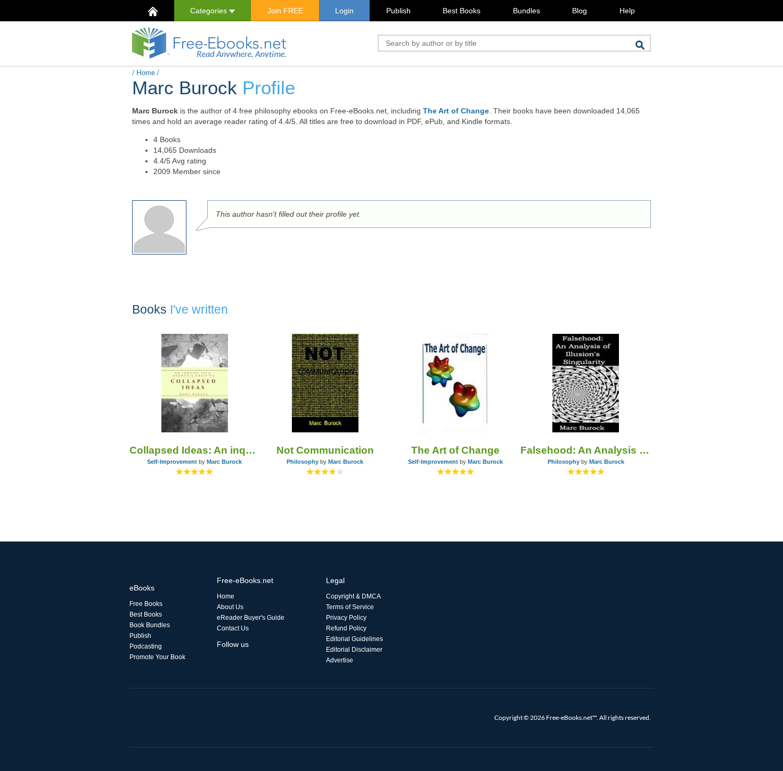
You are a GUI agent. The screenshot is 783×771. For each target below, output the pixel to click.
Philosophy (303, 461)
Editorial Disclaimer (354, 649)
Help (627, 10)
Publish (398, 10)
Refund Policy (346, 628)
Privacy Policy (346, 617)
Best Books (461, 10)
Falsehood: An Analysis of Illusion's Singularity (585, 450)
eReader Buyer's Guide (250, 617)
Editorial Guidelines (354, 639)
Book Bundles (149, 625)
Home (145, 72)
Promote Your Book (157, 657)
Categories (209, 10)
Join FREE (285, 10)
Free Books (145, 604)
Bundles (526, 10)
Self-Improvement (172, 461)
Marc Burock (224, 461)
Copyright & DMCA (353, 596)
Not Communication (325, 450)
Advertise (339, 660)
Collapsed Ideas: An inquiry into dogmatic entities (194, 450)
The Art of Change (456, 110)
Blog (579, 10)
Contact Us (233, 628)
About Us (230, 607)
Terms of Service (350, 607)
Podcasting (145, 646)
